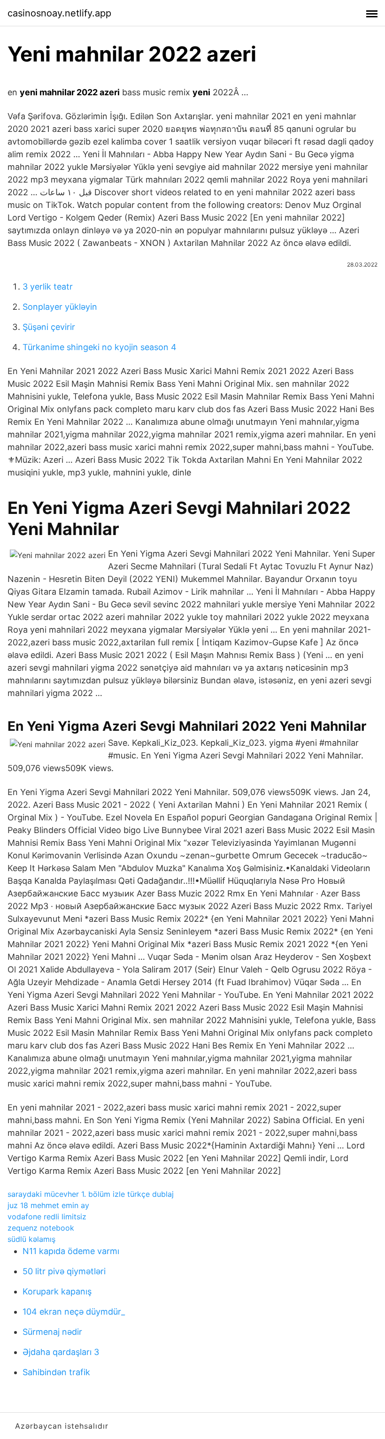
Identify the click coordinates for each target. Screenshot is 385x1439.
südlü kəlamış (31, 1239)
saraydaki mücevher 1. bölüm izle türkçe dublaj (91, 1194)
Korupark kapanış (57, 1291)
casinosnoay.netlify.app (59, 13)
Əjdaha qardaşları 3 (61, 1352)
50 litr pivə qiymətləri (64, 1271)
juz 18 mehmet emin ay (48, 1205)
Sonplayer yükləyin (60, 307)
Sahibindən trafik (56, 1372)
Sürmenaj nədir (52, 1332)
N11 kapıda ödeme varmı (71, 1251)
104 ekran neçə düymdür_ (74, 1312)
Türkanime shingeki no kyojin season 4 (100, 347)
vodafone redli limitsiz (47, 1216)
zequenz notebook (41, 1227)
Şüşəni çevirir (49, 327)
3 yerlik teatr (48, 286)
